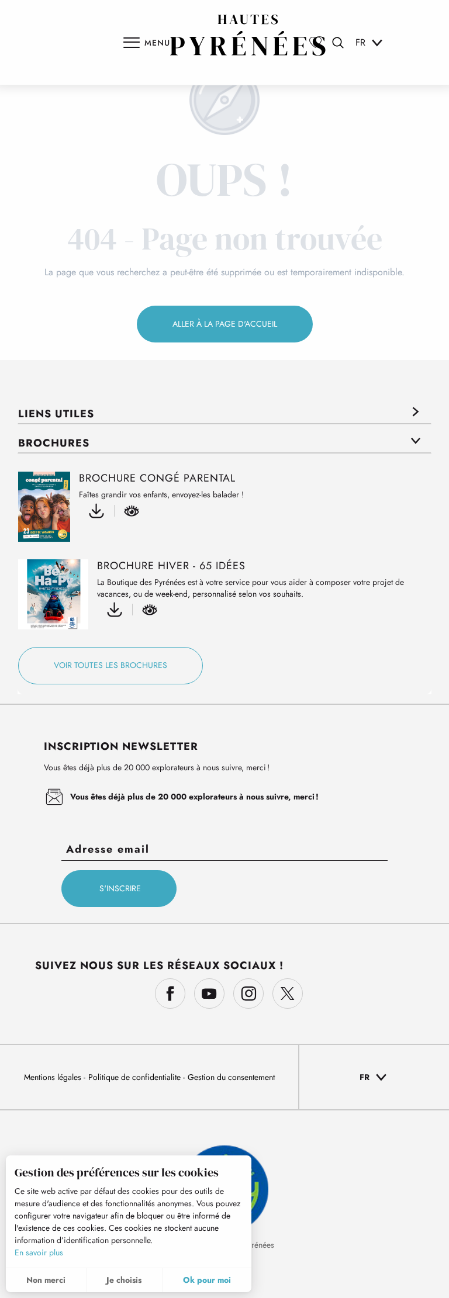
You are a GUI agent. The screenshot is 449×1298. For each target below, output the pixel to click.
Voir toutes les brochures (110, 665)
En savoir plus (39, 1252)
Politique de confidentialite (135, 1077)
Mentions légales (54, 1077)
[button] (338, 42)
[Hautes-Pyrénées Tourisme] (248, 35)
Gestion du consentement (231, 1077)
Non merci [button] (45, 1280)
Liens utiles (56, 413)
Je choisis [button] (123, 1280)
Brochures (53, 443)
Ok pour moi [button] (207, 1280)
